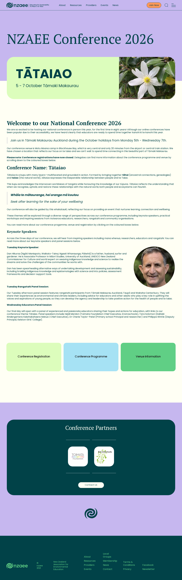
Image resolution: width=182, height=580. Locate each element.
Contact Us (91, 485)
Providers (91, 5)
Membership (110, 560)
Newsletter (148, 569)
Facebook (148, 564)
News (115, 5)
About (62, 5)
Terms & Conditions (129, 563)
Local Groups (107, 555)
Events (104, 5)
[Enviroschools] (104, 456)
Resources (76, 5)
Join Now (154, 5)
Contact (107, 569)
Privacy (127, 569)
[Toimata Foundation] (78, 456)
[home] (27, 5)
